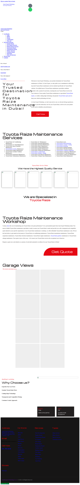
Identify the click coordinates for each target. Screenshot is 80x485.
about (8, 225)
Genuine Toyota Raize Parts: (9, 390)
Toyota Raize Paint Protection (63, 143)
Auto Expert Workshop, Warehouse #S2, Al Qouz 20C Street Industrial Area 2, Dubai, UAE (8, 433)
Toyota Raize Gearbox (11, 149)
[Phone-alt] (30, 6)
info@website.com (5, 66)
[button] (18, 386)
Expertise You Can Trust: (8, 386)
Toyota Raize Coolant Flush (38, 151)
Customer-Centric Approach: (9, 400)
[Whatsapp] (30, 10)
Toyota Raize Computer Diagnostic (65, 150)
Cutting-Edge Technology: (9, 393)
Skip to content (4, 1)
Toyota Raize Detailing (62, 146)
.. (32, 479)
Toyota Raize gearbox (56, 235)
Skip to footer (11, 1)
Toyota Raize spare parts (65, 95)
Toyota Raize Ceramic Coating (64, 144)
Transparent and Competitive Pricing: (12, 397)
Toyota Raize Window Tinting (38, 153)
